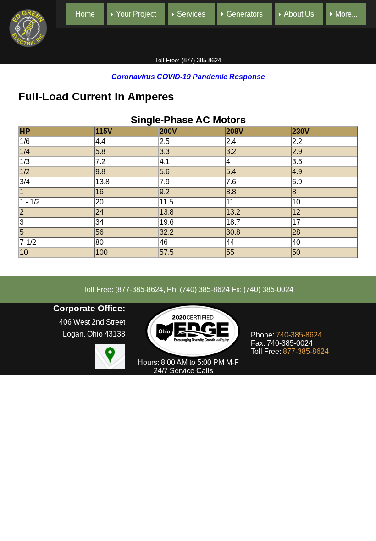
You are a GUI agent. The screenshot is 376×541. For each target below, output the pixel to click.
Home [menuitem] (85, 14)
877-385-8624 (306, 351)
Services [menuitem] (191, 14)
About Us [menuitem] (299, 14)
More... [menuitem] (346, 14)
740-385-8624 (299, 335)
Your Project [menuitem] (136, 14)
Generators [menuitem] (245, 14)
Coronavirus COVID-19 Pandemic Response (188, 77)
